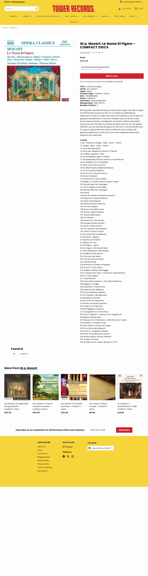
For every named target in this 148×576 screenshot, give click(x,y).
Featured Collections (47, 16)
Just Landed (71, 16)
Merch (105, 16)
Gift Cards (120, 16)
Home (5, 28)
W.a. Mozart (85, 52)
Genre (13, 16)
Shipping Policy (44, 457)
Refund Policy (43, 460)
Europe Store (19, 2)
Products (13, 28)
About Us (41, 446)
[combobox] (21, 8)
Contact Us (42, 453)
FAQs (40, 450)
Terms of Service (45, 467)
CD (14, 354)
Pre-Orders (89, 16)
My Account (43, 471)
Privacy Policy (43, 464)
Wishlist (74, 22)
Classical (23, 354)
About (133, 16)
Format (26, 16)
